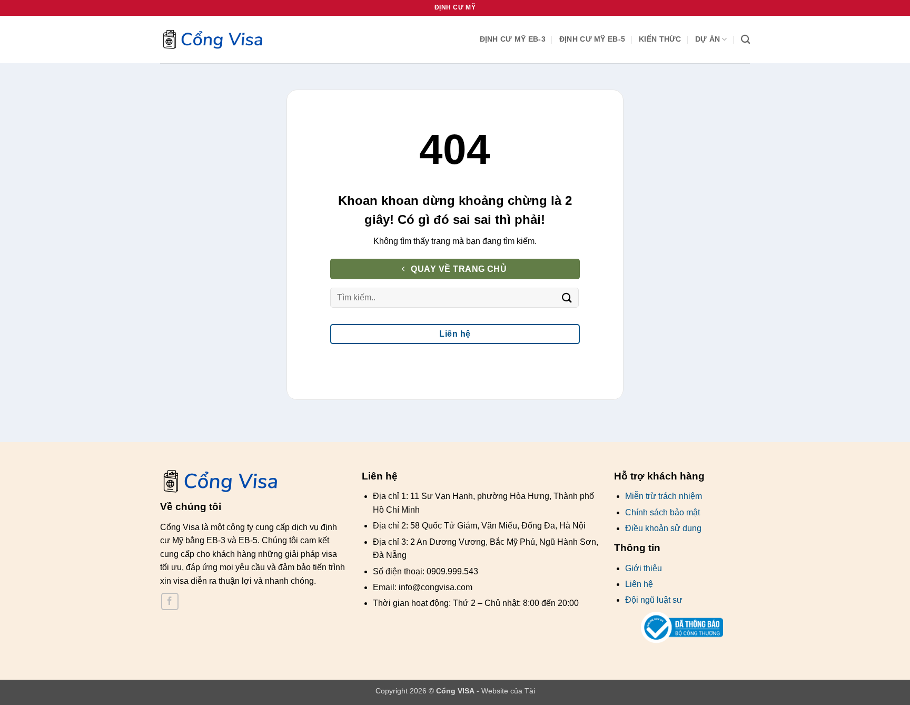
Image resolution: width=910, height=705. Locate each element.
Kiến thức (660, 39)
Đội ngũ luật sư (653, 599)
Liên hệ (639, 584)
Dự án (707, 39)
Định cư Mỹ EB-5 (592, 39)
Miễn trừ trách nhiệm (663, 496)
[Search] (745, 40)
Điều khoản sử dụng (663, 528)
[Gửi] (566, 297)
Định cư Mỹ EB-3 (513, 39)
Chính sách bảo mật (662, 512)
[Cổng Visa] (212, 39)
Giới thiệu (643, 568)
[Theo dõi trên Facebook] (170, 601)
